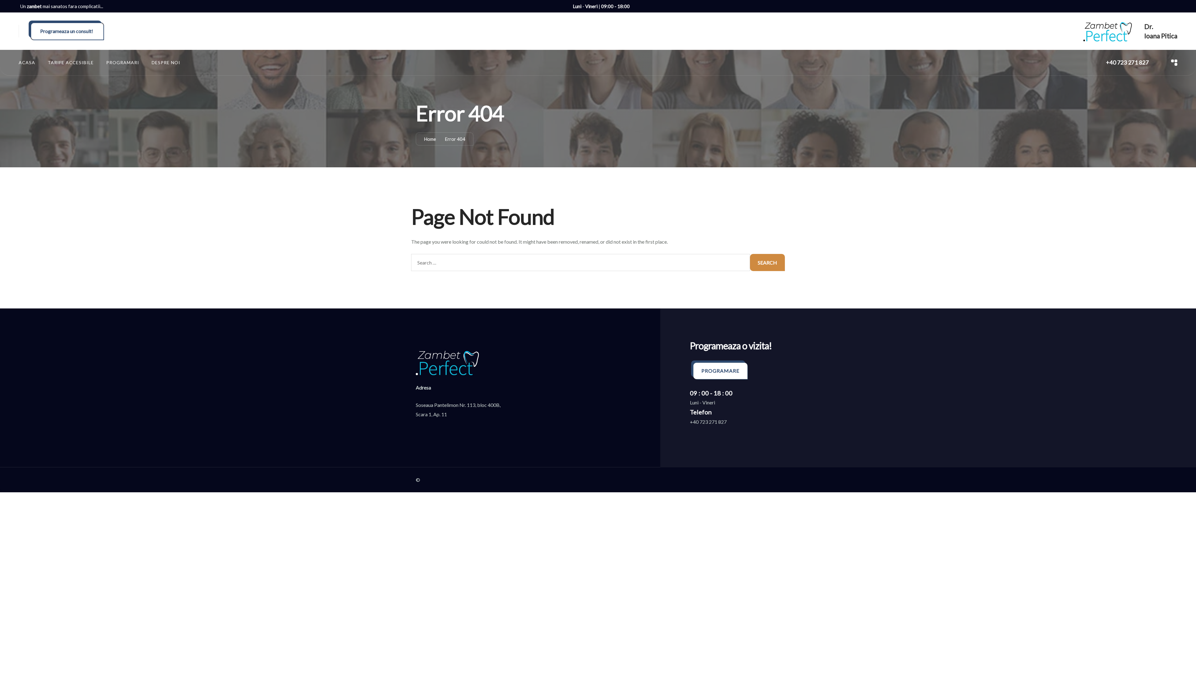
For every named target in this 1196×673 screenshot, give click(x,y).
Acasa (27, 62)
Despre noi (166, 62)
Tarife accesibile (71, 62)
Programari (122, 62)
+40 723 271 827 (1127, 62)
